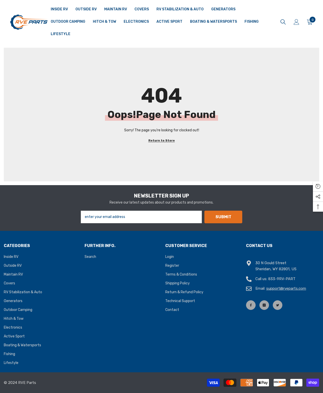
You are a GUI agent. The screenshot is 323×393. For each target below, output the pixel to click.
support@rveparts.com (286, 288)
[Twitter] (277, 305)
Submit (223, 216)
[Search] (283, 22)
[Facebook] (251, 305)
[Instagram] (264, 305)
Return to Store (161, 140)
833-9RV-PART (281, 279)
